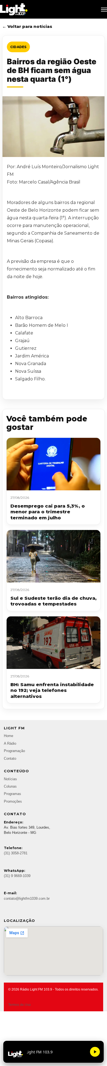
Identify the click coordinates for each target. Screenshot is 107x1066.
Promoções (13, 801)
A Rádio (10, 743)
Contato (10, 759)
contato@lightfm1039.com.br (27, 899)
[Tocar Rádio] (95, 1052)
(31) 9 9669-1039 (17, 876)
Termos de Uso (19, 1005)
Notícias (10, 779)
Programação (14, 751)
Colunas (10, 786)
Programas (12, 794)
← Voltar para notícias (27, 26)
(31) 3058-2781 (15, 853)
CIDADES (18, 47)
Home (8, 736)
